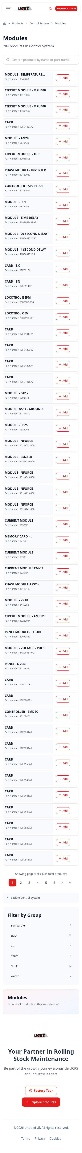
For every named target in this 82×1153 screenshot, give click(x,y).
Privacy (40, 1138)
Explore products (43, 1102)
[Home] (4, 23)
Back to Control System (25, 897)
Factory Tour (43, 1091)
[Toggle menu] (8, 8)
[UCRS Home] (25, 9)
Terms (25, 1138)
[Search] (50, 8)
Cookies (55, 1138)
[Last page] (70, 882)
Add (65, 78)
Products (17, 23)
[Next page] (62, 882)
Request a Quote (66, 8)
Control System (39, 23)
